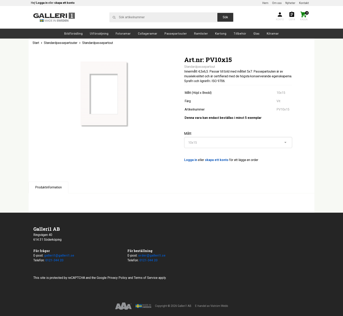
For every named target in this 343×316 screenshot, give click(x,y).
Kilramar (273, 33)
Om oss (277, 3)
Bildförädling (73, 33)
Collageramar (147, 33)
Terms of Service (146, 278)
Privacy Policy (117, 278)
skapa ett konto (64, 2)
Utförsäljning (99, 33)
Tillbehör (240, 33)
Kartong (220, 33)
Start (36, 43)
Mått (187, 133)
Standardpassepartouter (61, 43)
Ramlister (201, 33)
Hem (265, 3)
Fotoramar (123, 33)
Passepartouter (176, 33)
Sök (225, 17)
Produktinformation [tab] (48, 187)
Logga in (42, 2)
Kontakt (304, 3)
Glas (256, 33)
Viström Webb (219, 305)
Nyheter (290, 3)
